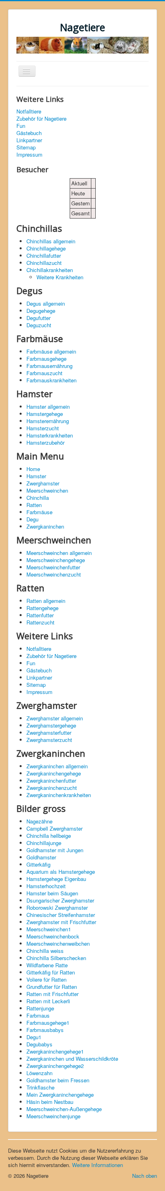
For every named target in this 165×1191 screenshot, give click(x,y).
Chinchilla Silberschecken (56, 958)
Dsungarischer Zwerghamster (60, 900)
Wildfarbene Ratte (47, 965)
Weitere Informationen (97, 1165)
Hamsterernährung (47, 421)
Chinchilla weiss (45, 950)
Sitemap (26, 147)
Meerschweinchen (47, 490)
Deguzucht (38, 325)
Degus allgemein (45, 303)
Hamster (36, 476)
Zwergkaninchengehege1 (55, 1051)
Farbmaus (38, 1015)
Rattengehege (42, 608)
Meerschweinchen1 (48, 929)
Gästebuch (29, 133)
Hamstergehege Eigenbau (56, 879)
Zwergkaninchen (45, 526)
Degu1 (33, 1037)
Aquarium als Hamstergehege (60, 871)
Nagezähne (39, 821)
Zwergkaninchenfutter (51, 780)
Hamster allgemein (48, 406)
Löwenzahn (39, 1073)
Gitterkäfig (38, 864)
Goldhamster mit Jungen (54, 850)
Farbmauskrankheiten (51, 380)
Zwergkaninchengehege (53, 773)
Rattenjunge (40, 1008)
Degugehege (40, 310)
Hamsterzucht (42, 428)
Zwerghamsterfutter (48, 732)
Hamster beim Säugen (52, 893)
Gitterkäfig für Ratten (50, 972)
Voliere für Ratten (46, 979)
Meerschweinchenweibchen (58, 943)
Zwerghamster (42, 483)
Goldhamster (41, 857)
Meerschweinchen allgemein (59, 553)
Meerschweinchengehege (55, 560)
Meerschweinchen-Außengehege (64, 1109)
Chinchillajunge (43, 843)
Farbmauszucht (44, 373)
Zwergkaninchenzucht (51, 787)
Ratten (34, 505)
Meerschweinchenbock (52, 936)
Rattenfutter (40, 615)
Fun (20, 125)
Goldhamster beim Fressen (57, 1080)
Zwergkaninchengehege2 (55, 1066)
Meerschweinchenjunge (53, 1116)
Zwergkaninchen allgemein (57, 766)
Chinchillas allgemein (50, 241)
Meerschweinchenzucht (53, 574)
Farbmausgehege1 (47, 1022)
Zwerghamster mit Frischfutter (61, 922)
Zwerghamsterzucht (49, 740)
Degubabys (39, 1044)
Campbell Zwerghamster (54, 828)
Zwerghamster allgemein (54, 718)
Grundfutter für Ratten (51, 986)
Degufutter (38, 318)
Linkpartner (29, 140)
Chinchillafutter (43, 255)
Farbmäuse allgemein (51, 351)
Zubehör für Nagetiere (41, 118)
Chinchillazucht (44, 262)
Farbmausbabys (45, 1030)
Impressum (29, 154)
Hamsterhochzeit (46, 886)
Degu (32, 519)
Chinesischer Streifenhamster (60, 915)
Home (33, 469)
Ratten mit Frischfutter (52, 994)
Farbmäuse (39, 512)
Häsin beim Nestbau (49, 1102)
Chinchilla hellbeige (48, 835)
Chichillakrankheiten (49, 270)
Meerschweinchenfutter (53, 567)
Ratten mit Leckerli (48, 1001)
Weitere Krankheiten (59, 277)
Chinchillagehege (46, 248)
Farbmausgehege (46, 358)
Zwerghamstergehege (51, 725)
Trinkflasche (40, 1087)
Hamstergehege (44, 414)
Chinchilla (37, 497)
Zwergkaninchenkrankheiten (58, 795)
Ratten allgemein (45, 600)
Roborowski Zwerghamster (57, 907)
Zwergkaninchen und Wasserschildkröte (72, 1058)
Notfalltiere (28, 111)
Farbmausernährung (49, 366)
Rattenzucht (40, 622)
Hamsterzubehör (45, 442)
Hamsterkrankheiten (49, 435)
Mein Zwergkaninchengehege (60, 1094)
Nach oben (144, 1175)
